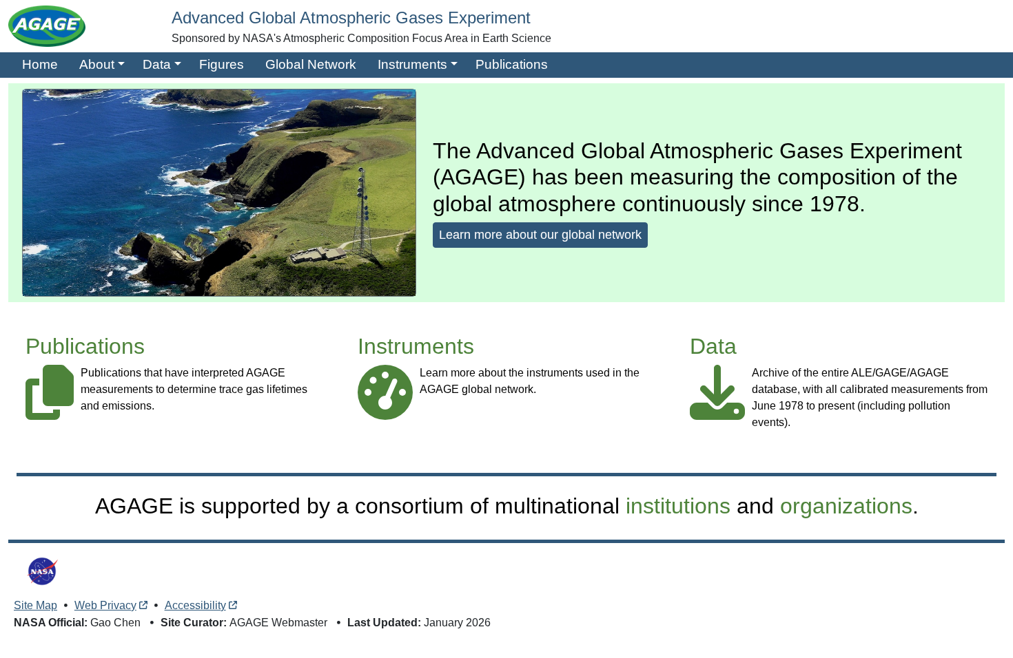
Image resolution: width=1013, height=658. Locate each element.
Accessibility (195, 605)
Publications (511, 64)
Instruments (412, 64)
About (96, 64)
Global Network (310, 64)
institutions (678, 506)
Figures (221, 64)
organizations (846, 506)
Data (157, 64)
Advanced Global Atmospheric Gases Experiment (351, 17)
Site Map (35, 605)
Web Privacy (105, 605)
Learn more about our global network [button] (540, 235)
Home (40, 64)
